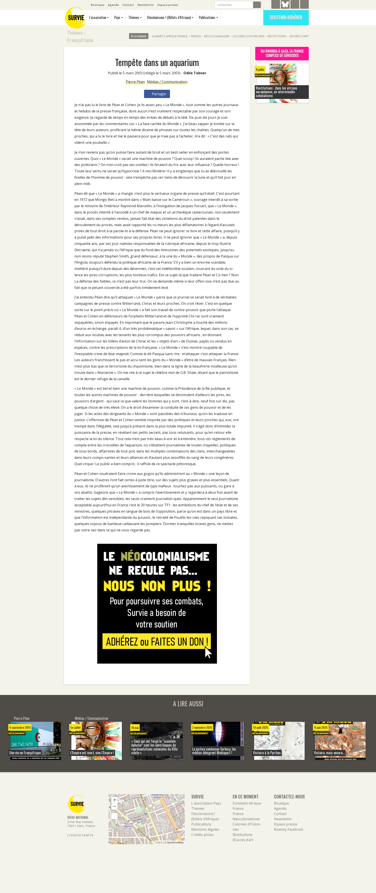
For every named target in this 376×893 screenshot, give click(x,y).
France (196, 36)
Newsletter (146, 5)
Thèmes (133, 17)
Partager (158, 94)
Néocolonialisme (216, 36)
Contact (128, 5)
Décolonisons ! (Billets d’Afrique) (169, 17)
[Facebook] (294, 5)
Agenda (113, 5)
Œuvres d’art (299, 36)
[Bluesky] (285, 8)
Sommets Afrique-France (170, 36)
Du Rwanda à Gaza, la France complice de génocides (282, 53)
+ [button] (114, 800)
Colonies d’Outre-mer (248, 36)
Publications (207, 17)
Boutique (97, 5)
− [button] (114, 806)
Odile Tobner (194, 73)
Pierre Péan (135, 81)
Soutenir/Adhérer (286, 17)
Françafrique (80, 39)
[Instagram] (304, 5)
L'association (97, 17)
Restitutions (277, 36)
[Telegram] (275, 5)
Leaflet (159, 842)
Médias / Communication (167, 81)
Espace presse (168, 5)
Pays (117, 17)
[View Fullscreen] (114, 816)
